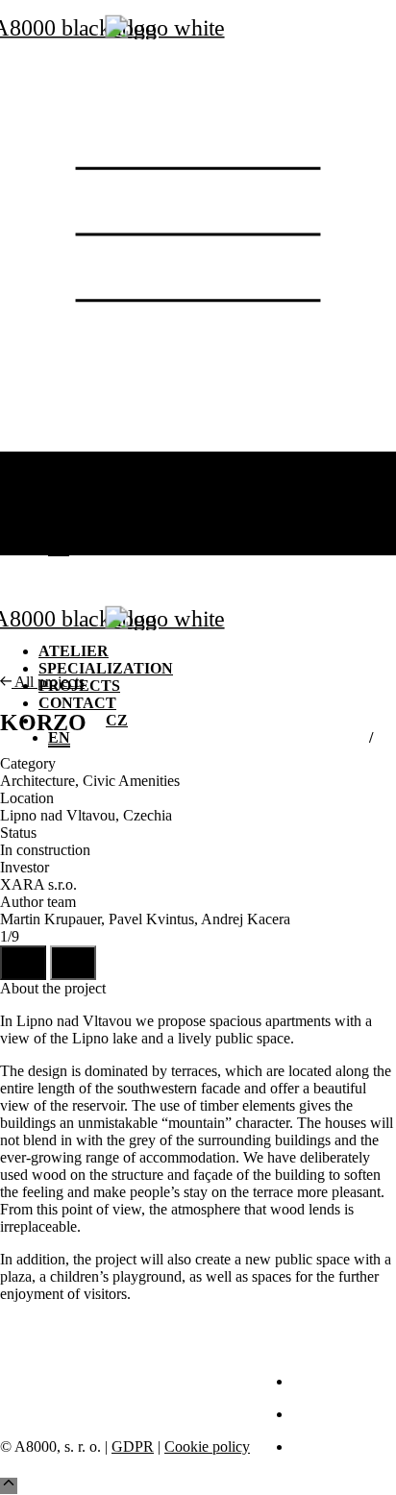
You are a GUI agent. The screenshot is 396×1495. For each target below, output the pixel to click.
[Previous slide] (23, 962)
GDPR (132, 1446)
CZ (116, 529)
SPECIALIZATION (100, 477)
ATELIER (70, 460)
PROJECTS (75, 494)
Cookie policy (207, 1446)
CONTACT (75, 511)
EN (58, 546)
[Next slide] (73, 962)
